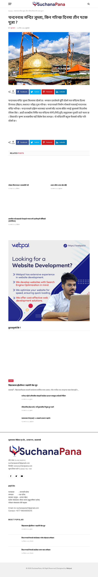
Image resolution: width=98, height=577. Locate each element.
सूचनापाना (13, 28)
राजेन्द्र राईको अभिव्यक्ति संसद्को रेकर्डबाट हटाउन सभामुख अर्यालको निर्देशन (44, 396)
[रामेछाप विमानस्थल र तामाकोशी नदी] (27, 170)
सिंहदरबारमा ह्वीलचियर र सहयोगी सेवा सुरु (23, 385)
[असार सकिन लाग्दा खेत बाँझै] (70, 170)
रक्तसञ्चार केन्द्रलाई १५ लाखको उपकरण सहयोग (36, 418)
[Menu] (9, 4)
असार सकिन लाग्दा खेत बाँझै (59, 185)
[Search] (88, 4)
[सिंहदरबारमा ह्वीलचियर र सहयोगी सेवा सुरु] (49, 358)
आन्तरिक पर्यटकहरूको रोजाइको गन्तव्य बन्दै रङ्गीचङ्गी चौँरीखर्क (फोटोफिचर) (27, 220)
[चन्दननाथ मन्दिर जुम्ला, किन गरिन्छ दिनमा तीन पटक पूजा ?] (49, 58)
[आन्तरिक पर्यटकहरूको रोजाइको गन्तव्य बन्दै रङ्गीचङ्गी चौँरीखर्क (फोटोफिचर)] (27, 204)
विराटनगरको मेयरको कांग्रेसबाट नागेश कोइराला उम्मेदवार (38, 538)
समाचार (11, 380)
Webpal (69, 568)
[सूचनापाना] (49, 4)
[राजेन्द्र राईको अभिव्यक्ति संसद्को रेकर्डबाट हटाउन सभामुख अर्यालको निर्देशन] (13, 398)
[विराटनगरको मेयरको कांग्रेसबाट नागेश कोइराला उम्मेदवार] (13, 540)
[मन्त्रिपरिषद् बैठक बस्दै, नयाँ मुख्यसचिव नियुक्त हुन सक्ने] (13, 410)
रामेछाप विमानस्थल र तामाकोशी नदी (18, 185)
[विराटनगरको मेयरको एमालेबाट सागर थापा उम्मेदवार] (13, 552)
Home (10, 11)
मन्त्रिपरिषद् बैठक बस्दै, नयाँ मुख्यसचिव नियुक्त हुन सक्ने (38, 407)
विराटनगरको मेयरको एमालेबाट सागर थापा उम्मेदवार (36, 550)
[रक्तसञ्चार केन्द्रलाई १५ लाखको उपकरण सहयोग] (13, 421)
